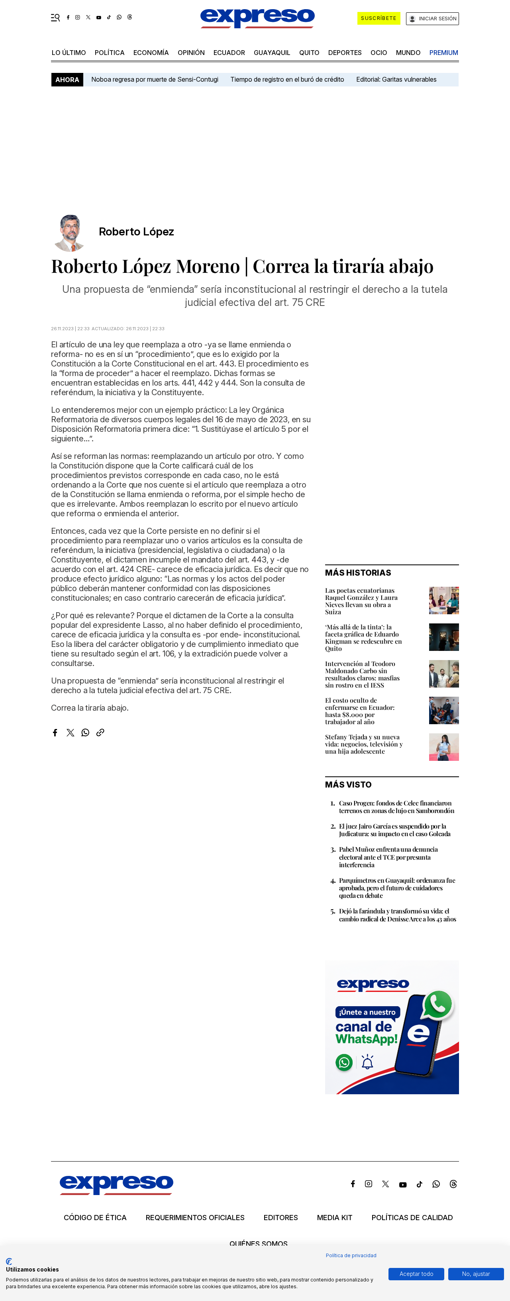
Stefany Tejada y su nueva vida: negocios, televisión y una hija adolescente (364, 744)
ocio (379, 52)
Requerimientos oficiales (195, 1217)
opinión (191, 52)
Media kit (335, 1217)
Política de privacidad (351, 1255)
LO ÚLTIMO (69, 52)
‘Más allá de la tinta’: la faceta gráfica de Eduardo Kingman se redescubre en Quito (363, 637)
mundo (408, 52)
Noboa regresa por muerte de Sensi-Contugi (154, 79)
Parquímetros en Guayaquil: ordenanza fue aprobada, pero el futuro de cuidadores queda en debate (397, 887)
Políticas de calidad (412, 1217)
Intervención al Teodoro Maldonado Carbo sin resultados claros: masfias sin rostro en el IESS (362, 674)
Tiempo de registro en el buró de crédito (287, 79)
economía (151, 52)
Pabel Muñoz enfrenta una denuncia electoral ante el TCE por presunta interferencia (388, 856)
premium (444, 52)
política (110, 52)
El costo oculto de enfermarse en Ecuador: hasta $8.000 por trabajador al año (360, 711)
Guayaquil (272, 52)
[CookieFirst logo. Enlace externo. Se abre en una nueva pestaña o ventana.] (9, 1261)
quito (309, 52)
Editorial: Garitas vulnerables (396, 79)
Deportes (345, 52)
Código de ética (95, 1217)
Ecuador (229, 52)
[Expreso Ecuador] (116, 1192)
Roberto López (137, 231)
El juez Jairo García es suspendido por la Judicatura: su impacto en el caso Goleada (394, 830)
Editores (281, 1217)
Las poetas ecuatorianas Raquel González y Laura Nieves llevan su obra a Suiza (361, 601)
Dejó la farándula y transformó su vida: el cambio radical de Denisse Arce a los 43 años (397, 915)
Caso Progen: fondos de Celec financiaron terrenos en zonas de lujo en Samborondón (396, 807)
